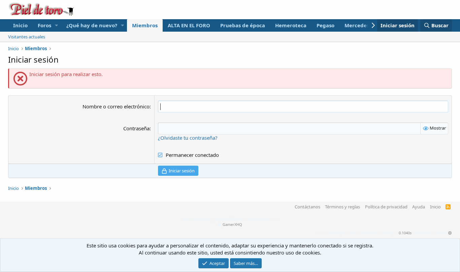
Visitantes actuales (26, 37)
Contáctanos (307, 207)
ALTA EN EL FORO (189, 25)
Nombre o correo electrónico (116, 106)
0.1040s (405, 232)
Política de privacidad (386, 207)
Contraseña (136, 128)
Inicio (20, 25)
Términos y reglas (342, 207)
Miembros (145, 25)
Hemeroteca (290, 25)
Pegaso (325, 25)
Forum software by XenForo (230, 219)
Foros (44, 25)
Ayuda (418, 207)
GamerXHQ (232, 224)
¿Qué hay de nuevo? (91, 25)
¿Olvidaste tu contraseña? (188, 137)
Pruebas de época (242, 25)
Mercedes (356, 25)
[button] (56, 25)
